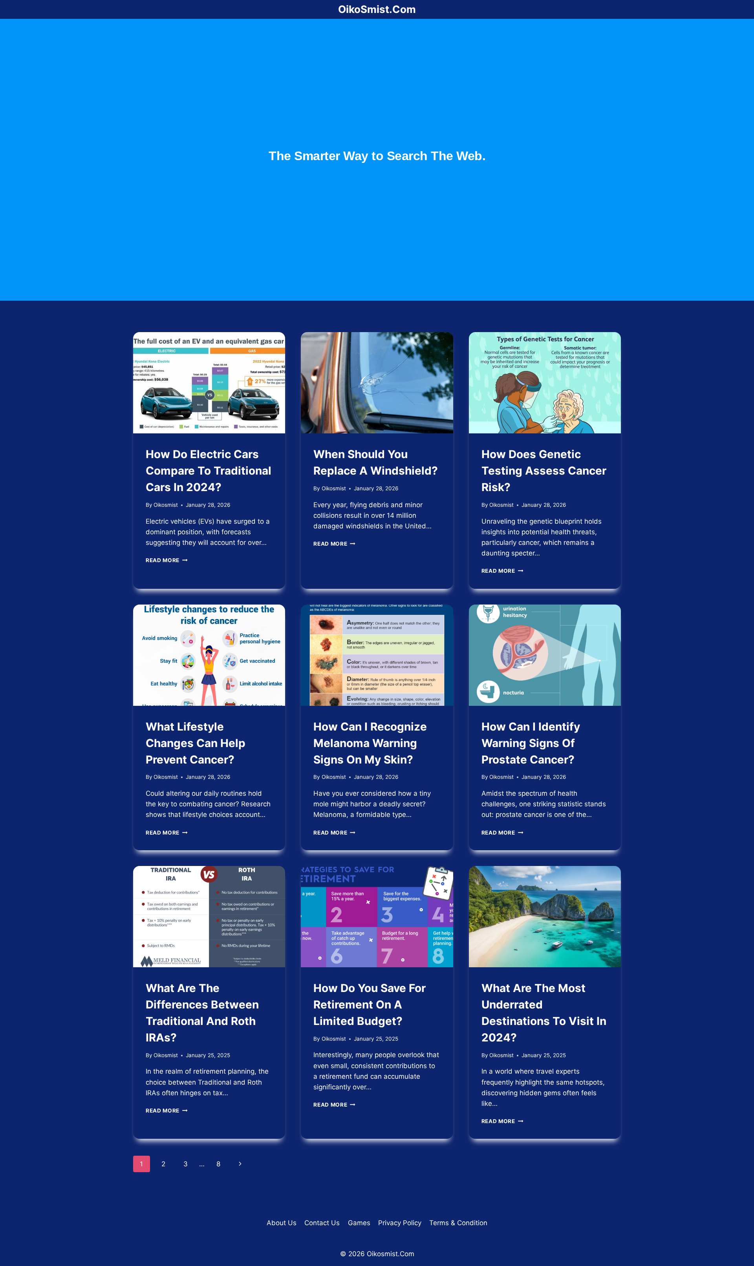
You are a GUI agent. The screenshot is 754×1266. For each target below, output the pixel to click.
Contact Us (322, 1223)
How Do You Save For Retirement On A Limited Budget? (369, 1004)
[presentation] (209, 382)
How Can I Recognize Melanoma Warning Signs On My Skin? (370, 743)
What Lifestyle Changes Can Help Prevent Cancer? (195, 743)
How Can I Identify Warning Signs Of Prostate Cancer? (530, 743)
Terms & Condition (458, 1223)
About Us (281, 1223)
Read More (167, 560)
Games (359, 1223)
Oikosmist (166, 505)
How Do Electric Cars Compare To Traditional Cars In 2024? (208, 471)
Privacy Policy (399, 1223)
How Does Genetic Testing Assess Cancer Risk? (543, 471)
